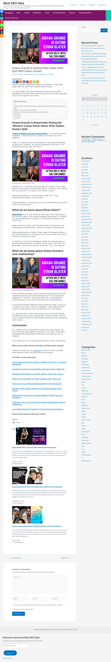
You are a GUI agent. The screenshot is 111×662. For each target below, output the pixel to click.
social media (85, 431)
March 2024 (85, 245)
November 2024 (86, 222)
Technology (85, 440)
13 (94, 109)
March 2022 (85, 310)
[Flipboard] (1, 28)
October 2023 (86, 260)
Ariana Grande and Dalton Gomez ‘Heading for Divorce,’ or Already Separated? (36, 526)
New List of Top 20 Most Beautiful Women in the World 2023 (37, 384)
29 (102, 116)
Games (72, 13)
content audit (86, 367)
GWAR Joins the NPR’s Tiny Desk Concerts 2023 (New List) (36, 379)
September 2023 (87, 263)
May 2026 (84, 170)
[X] (17, 81)
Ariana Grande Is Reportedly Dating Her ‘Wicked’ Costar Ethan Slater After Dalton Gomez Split (39, 107)
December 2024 (86, 219)
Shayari (84, 426)
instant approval (86, 394)
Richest (84, 417)
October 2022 (86, 289)
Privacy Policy (102, 5)
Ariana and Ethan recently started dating (30, 134)
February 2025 (86, 213)
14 (98, 109)
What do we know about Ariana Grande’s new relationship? (31, 112)
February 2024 (86, 248)
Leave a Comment (17, 74)
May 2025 (84, 205)
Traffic (26, 13)
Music (35, 74)
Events (84, 382)
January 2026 (86, 181)
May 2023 (85, 275)
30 (105, 116)
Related (18, 118)
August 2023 (85, 266)
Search (84, 27)
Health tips (85, 391)
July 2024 (85, 234)
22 (102, 113)
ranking (84, 414)
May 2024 (85, 240)
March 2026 (85, 175)
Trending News (85, 13)
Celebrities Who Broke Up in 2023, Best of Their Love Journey (38, 374)
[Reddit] (20, 81)
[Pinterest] (27, 81)
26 (91, 116)
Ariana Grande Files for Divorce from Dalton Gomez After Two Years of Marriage (37, 487)
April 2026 (85, 173)
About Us (74, 5)
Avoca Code (85, 139)
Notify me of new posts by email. (24, 609)
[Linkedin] (23, 81)
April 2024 (85, 242)
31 (83, 120)
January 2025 (86, 216)
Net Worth (85, 405)
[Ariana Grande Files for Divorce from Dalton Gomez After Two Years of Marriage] (27, 475)
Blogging (9, 13)
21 (98, 113)
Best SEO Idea (13, 3)
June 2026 (85, 167)
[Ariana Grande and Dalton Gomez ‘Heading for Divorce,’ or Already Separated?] (27, 515)
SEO (18, 13)
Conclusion (17, 114)
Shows (84, 429)
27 (94, 116)
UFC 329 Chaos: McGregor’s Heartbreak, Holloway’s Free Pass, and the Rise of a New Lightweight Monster (94, 56)
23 (105, 113)
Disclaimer (92, 5)
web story (37, 350)
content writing (86, 376)
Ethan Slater (17, 214)
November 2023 (86, 257)
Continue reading (7, 658)
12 (90, 109)
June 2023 (85, 272)
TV (82, 458)
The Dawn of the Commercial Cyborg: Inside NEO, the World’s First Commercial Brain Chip (94, 80)
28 (98, 116)
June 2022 (85, 301)
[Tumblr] (1, 32)
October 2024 (86, 225)
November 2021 (86, 321)
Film (83, 385)
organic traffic (86, 408)
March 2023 (85, 280)
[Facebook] (13, 81)
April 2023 (85, 277)
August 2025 (85, 196)
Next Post (65, 558)
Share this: (18, 116)
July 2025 (84, 199)
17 (83, 113)
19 (90, 113)
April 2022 (85, 307)
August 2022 (85, 295)
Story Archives (11, 18)
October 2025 (86, 190)
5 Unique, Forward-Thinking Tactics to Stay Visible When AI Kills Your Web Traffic (94, 140)
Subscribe (9, 653)
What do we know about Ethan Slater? (25, 110)
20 (94, 113)
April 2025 (85, 208)
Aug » (96, 125)
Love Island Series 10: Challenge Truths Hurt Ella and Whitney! (37, 409)
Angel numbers (86, 350)
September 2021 (87, 324)
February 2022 (86, 312)
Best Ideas (85, 359)
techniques (85, 437)
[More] (37, 81)
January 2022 (86, 315)
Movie (83, 399)
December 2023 (86, 254)
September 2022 (87, 292)
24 (83, 116)
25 (87, 116)
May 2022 (84, 304)
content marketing (87, 373)
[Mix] (30, 81)
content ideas (86, 370)
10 (83, 109)
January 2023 (86, 286)
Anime (83, 353)
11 (87, 109)
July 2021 (84, 330)
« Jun (92, 125)
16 (105, 109)
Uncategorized (86, 461)
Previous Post (15, 558)
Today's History (86, 443)
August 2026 (85, 161)
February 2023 (86, 283)
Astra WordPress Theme (70, 629)
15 (102, 109)
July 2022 (84, 298)
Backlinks (37, 13)
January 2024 (86, 251)
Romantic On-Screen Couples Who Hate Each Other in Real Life (38, 369)
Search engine (86, 420)
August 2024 (85, 231)
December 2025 (86, 184)
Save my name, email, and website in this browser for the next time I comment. (38, 605)
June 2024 (85, 237)
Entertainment (59, 13)
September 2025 (87, 193)
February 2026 (86, 178)
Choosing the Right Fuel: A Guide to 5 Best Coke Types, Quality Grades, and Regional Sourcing (93, 48)
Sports (84, 434)
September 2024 (87, 228)
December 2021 (86, 318)
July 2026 (84, 164)
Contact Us (82, 5)
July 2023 (85, 269)
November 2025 (86, 187)
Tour (83, 449)
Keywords (85, 396)
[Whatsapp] (34, 81)
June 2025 (85, 202)
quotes (84, 411)
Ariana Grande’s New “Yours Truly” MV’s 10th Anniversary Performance (34, 447)
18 (87, 113)
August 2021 (85, 327)
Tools (47, 13)
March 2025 (85, 210)
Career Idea (85, 364)
